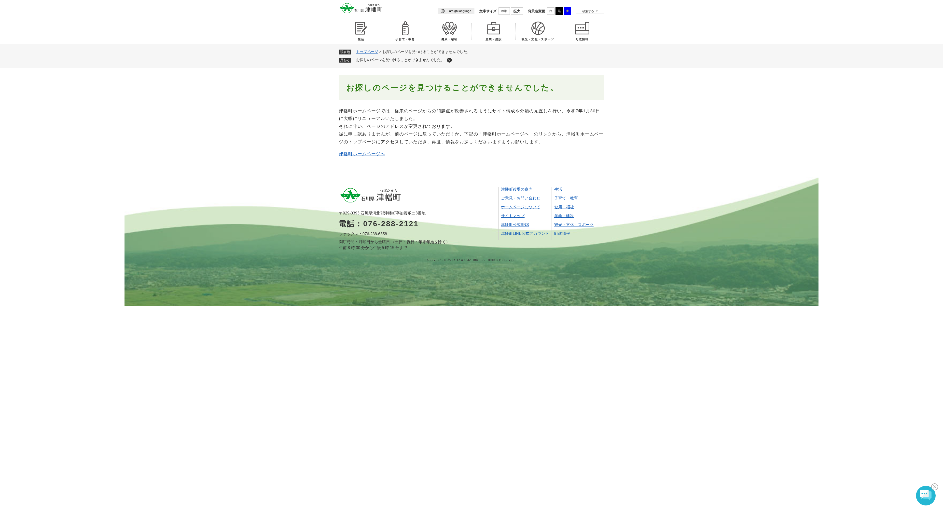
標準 (504, 11)
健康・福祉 (449, 39)
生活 (361, 39)
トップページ (367, 52)
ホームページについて (520, 207)
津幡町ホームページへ (362, 153)
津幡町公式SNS (515, 225)
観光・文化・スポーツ (538, 39)
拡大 (516, 11)
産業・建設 (493, 39)
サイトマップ (513, 216)
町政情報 (582, 39)
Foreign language (459, 11)
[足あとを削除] (449, 60)
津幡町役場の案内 (516, 189)
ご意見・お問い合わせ (520, 198)
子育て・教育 (405, 39)
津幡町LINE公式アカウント (525, 233)
